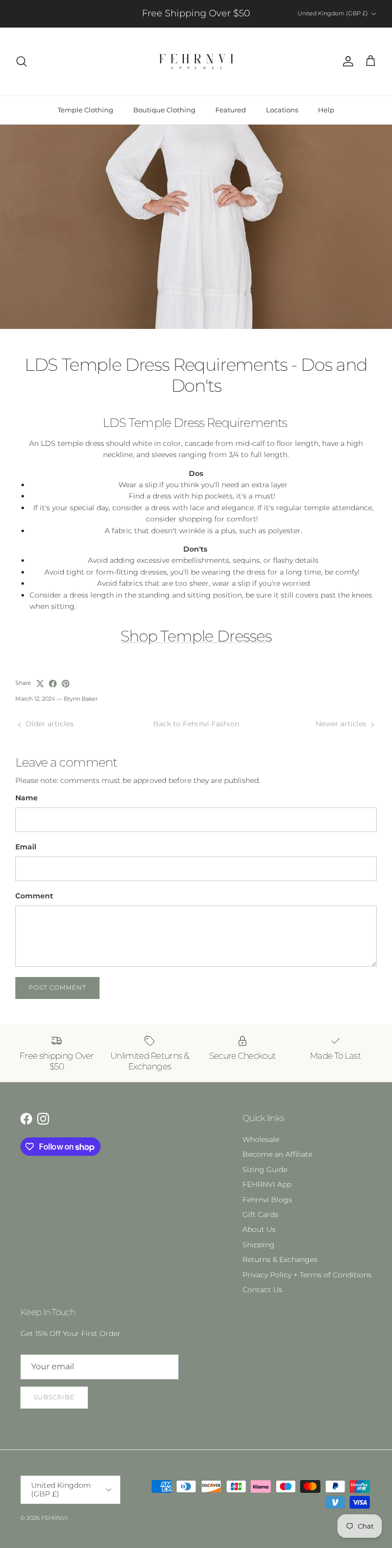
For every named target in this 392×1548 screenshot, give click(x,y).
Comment (34, 895)
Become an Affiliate (277, 1154)
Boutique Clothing (164, 110)
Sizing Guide (264, 1169)
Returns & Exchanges (279, 1259)
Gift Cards (260, 1214)
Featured (230, 110)
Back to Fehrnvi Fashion (196, 723)
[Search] (21, 61)
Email (25, 846)
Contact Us (262, 1289)
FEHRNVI (54, 1517)
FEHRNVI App (266, 1184)
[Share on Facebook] (53, 683)
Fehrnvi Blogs (267, 1199)
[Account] (346, 61)
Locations (282, 110)
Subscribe (54, 1397)
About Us (259, 1229)
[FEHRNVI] (196, 61)
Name (26, 797)
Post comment (57, 987)
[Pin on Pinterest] (65, 683)
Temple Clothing (85, 110)
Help (326, 110)
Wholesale (260, 1139)
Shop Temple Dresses (195, 636)
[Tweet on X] (40, 683)
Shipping (258, 1244)
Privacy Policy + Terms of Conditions (307, 1274)
